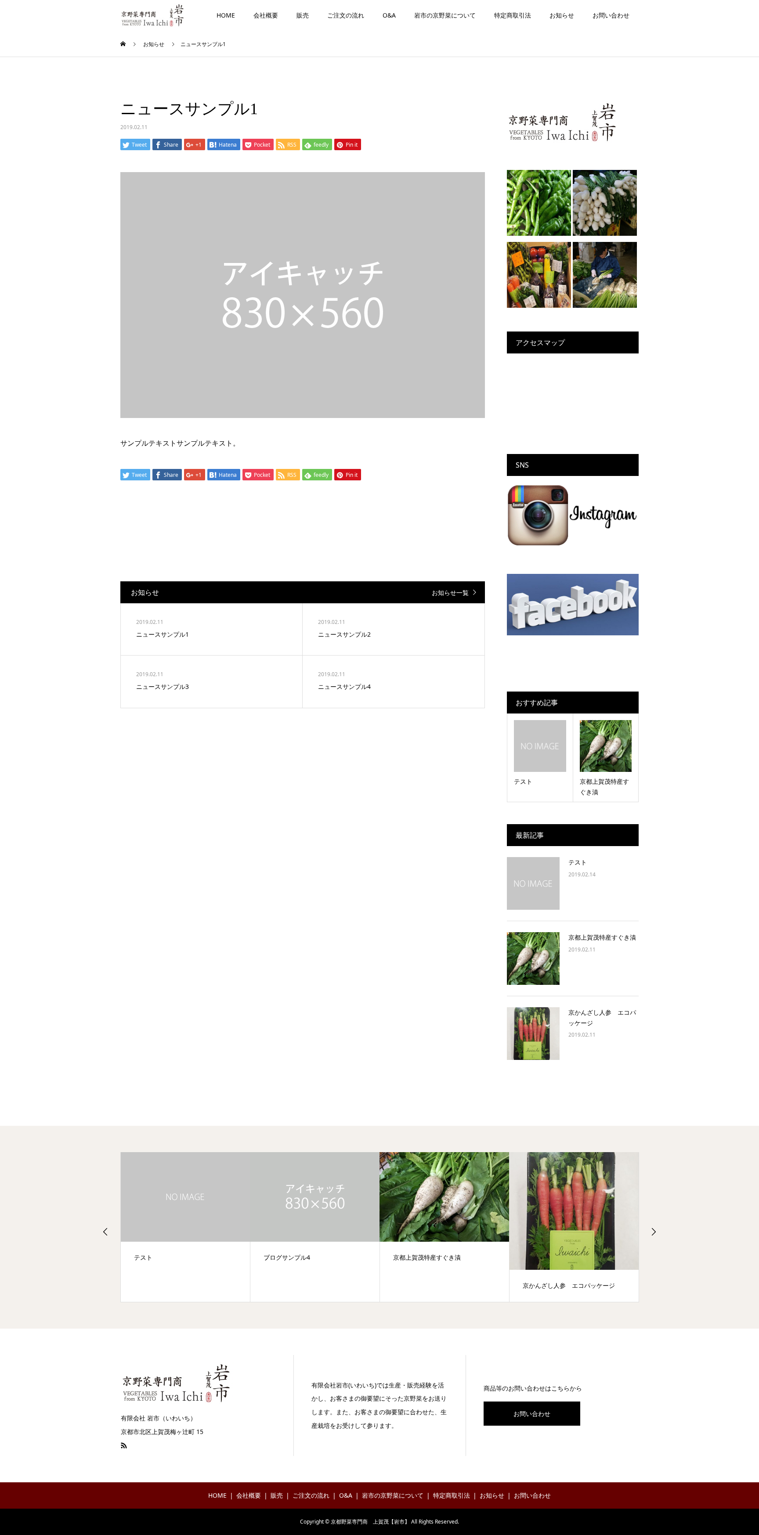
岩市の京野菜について (445, 15)
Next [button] (653, 1231)
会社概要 (265, 15)
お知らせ (561, 15)
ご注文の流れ (345, 15)
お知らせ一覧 (450, 592)
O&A (389, 15)
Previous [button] (105, 1231)
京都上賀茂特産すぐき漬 (602, 937)
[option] (185, 1227)
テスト (577, 862)
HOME (226, 15)
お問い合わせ (611, 15)
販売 (302, 15)
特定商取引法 (512, 15)
